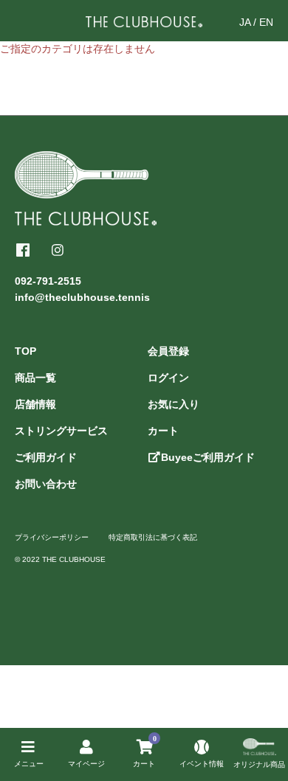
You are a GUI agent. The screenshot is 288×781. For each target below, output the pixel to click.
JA (244, 22)
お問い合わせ (46, 484)
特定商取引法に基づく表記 (153, 537)
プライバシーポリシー (52, 537)
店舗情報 (35, 404)
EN (266, 22)
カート (163, 431)
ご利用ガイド (46, 457)
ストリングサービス (61, 431)
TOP (25, 351)
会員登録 (168, 351)
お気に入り (173, 404)
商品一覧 (35, 377)
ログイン (168, 377)
